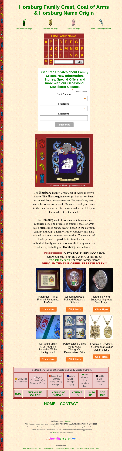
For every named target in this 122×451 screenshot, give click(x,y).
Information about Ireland (65, 448)
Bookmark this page (50, 29)
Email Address (71, 94)
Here (54, 432)
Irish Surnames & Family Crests (88, 448)
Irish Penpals (48, 448)
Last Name (63, 113)
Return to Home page (24, 29)
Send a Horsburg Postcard (101, 29)
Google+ (67, 421)
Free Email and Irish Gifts (32, 448)
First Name (72, 104)
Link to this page (74, 29)
